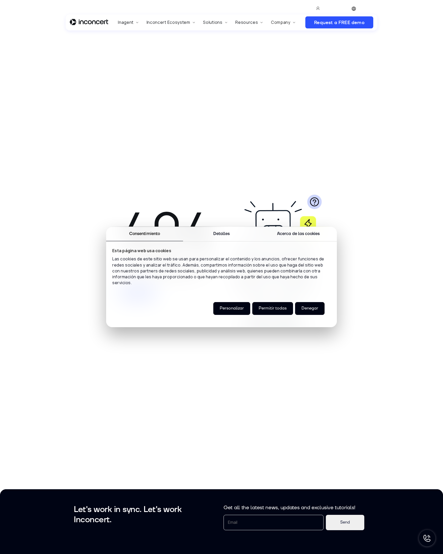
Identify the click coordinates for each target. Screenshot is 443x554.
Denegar (309, 308)
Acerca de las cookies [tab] (298, 233)
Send (345, 522)
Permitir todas (273, 308)
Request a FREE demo (339, 22)
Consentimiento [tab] (144, 233)
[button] (128, 22)
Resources (246, 22)
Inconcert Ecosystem (168, 22)
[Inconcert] (89, 23)
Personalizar (232, 308)
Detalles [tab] (221, 233)
